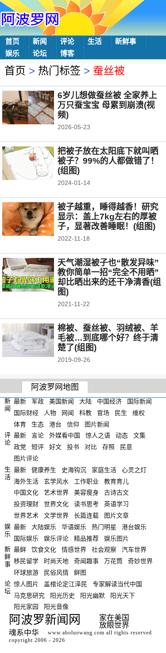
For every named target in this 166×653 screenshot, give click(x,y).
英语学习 (116, 503)
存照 (108, 446)
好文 (55, 446)
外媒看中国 (64, 435)
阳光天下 (122, 595)
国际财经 (26, 412)
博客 (67, 53)
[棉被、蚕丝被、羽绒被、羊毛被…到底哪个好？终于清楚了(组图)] (40, 341)
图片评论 (26, 458)
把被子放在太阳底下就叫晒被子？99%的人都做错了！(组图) (108, 160)
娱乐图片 (116, 538)
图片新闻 (97, 423)
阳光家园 (26, 606)
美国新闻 (61, 401)
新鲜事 (125, 41)
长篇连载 (86, 515)
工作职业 (86, 480)
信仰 (73, 423)
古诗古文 (116, 492)
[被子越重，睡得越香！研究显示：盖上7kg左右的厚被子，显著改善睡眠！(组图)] (40, 220)
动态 (122, 435)
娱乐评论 (56, 538)
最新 (20, 401)
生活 (95, 41)
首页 (12, 41)
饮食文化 (43, 549)
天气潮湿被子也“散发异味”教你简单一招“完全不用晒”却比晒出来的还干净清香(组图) (109, 277)
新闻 (40, 41)
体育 (20, 423)
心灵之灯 (134, 469)
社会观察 (104, 549)
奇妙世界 (140, 561)
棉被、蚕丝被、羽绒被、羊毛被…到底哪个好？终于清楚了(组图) (108, 337)
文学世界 (56, 515)
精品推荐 (86, 538)
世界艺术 (26, 515)
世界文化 (56, 503)
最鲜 (20, 549)
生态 (37, 423)
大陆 (85, 401)
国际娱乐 (26, 538)
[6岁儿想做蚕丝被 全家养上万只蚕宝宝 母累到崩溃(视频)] (40, 108)
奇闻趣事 (86, 561)
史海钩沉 (74, 469)
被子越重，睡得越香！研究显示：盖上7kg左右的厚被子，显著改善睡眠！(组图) (108, 216)
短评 (37, 446)
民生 (121, 412)
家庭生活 (104, 469)
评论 (67, 41)
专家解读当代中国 (117, 584)
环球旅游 (26, 572)
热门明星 (104, 526)
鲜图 (80, 572)
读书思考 (86, 503)
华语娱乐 (74, 526)
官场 (103, 412)
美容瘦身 (86, 492)
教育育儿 (116, 480)
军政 (37, 401)
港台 (55, 423)
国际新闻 (139, 401)
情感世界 (74, 549)
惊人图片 (26, 584)
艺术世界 (56, 492)
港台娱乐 (134, 526)
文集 (139, 435)
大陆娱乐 (43, 526)
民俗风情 (56, 572)
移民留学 (26, 561)
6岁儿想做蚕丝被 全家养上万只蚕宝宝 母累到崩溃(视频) (107, 105)
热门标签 (59, 71)
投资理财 (26, 503)
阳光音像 (56, 606)
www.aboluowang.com (76, 633)
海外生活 (26, 480)
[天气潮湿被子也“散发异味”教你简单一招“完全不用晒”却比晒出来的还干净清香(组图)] (40, 275)
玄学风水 (56, 480)
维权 (138, 412)
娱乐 (12, 53)
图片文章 (116, 515)
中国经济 (109, 401)
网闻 (68, 412)
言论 (37, 435)
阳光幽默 (92, 595)
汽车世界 (134, 549)
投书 (73, 446)
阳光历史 (62, 595)
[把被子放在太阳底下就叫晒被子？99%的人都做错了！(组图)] (40, 164)
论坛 (40, 53)
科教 (85, 412)
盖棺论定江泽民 (65, 584)
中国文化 (26, 492)
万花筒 (113, 561)
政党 (20, 446)
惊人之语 (97, 435)
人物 (50, 412)
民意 (126, 446)
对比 (91, 446)
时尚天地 (56, 561)
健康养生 (43, 469)
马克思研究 (29, 595)
